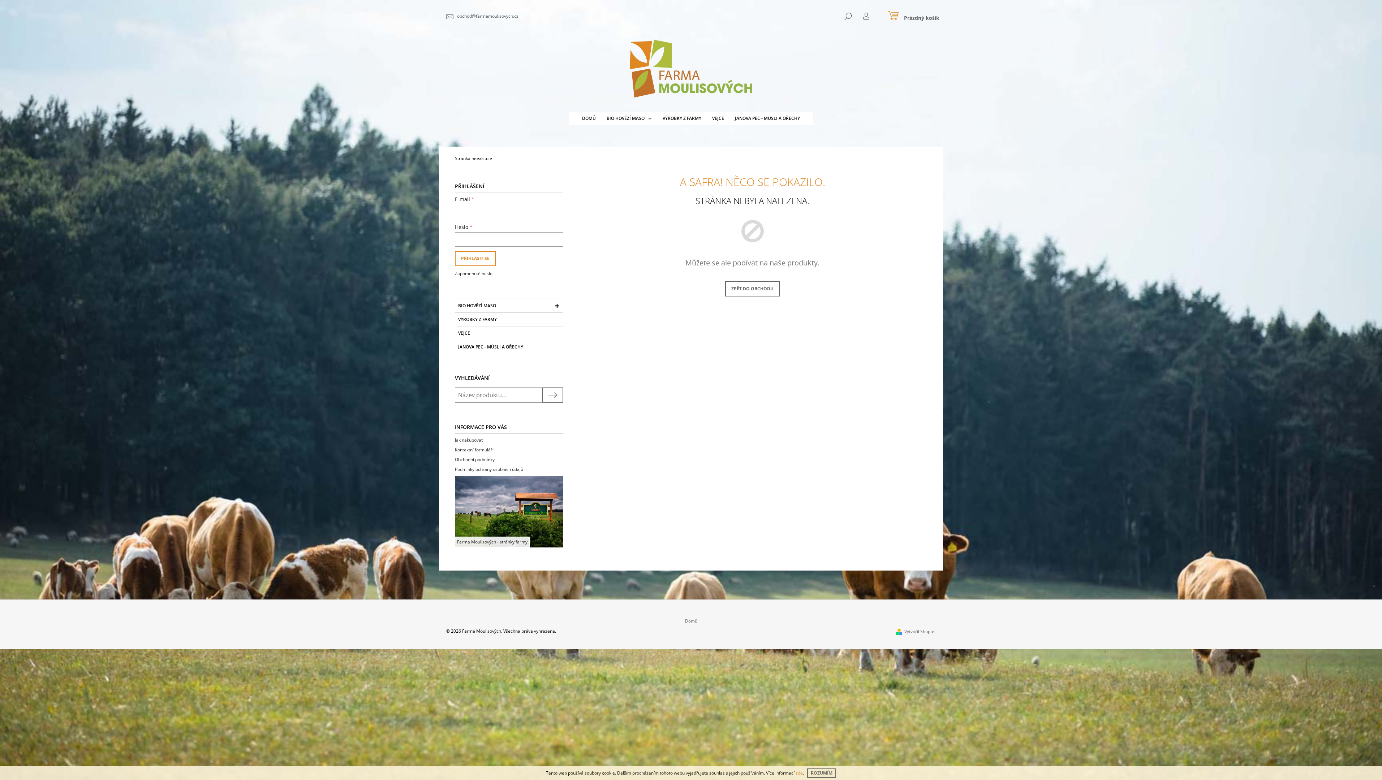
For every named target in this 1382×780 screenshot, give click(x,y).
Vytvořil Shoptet (920, 631)
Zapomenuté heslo (473, 273)
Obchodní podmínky (475, 459)
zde (799, 773)
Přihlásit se (475, 258)
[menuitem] (589, 118)
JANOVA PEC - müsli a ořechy (490, 347)
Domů (691, 621)
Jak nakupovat (469, 440)
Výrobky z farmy (477, 319)
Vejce (464, 333)
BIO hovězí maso (477, 306)
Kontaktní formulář (473, 450)
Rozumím (821, 773)
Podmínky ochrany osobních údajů (489, 469)
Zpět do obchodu (752, 289)
